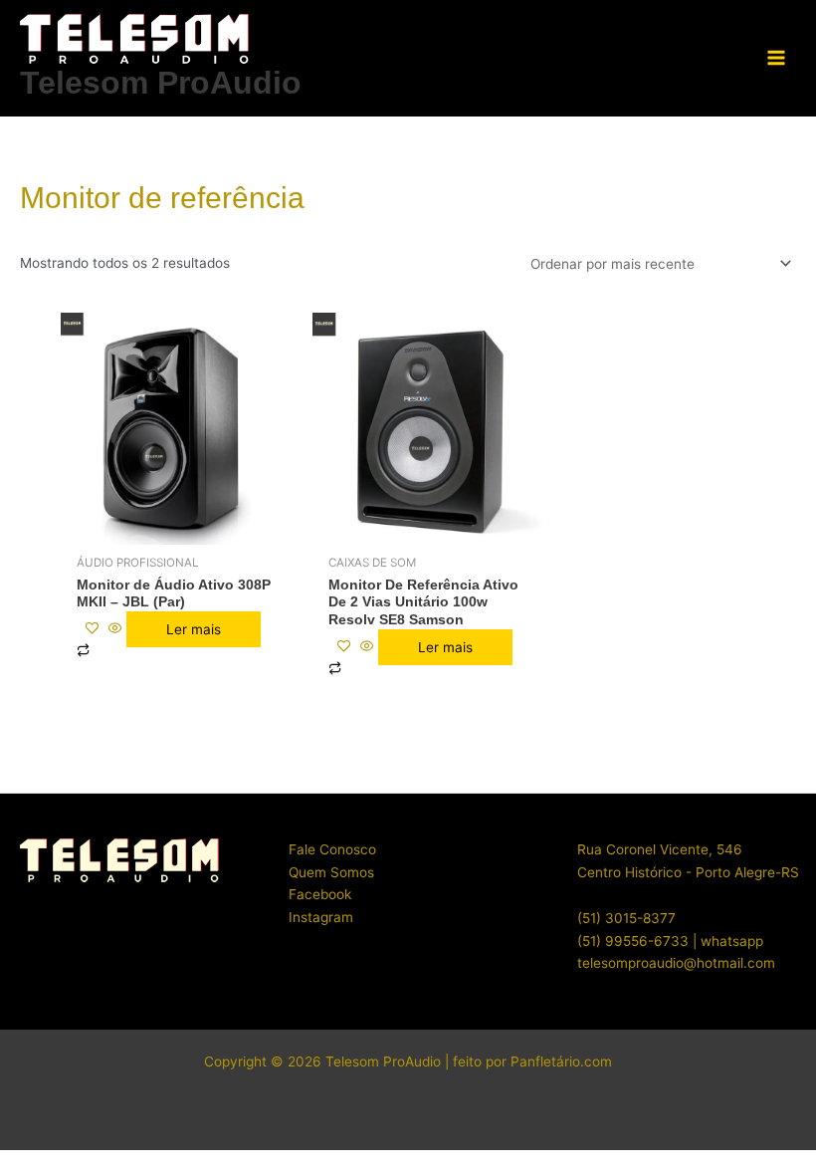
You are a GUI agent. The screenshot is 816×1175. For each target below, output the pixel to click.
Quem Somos (331, 872)
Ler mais (193, 629)
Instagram (321, 917)
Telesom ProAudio (161, 83)
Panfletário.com (561, 1061)
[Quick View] (115, 629)
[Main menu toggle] (776, 58)
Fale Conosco (332, 849)
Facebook (320, 894)
